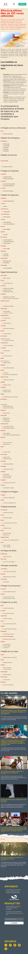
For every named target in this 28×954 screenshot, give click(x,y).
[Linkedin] (5, 948)
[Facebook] (14, 945)
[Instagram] (5, 945)
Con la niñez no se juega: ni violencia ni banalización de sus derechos (12, 772)
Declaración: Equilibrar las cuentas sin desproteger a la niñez (12, 858)
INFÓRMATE (11, 886)
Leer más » (3, 721)
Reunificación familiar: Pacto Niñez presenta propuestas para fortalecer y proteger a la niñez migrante (14, 712)
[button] (14, 4)
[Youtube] (19, 945)
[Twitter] (10, 945)
